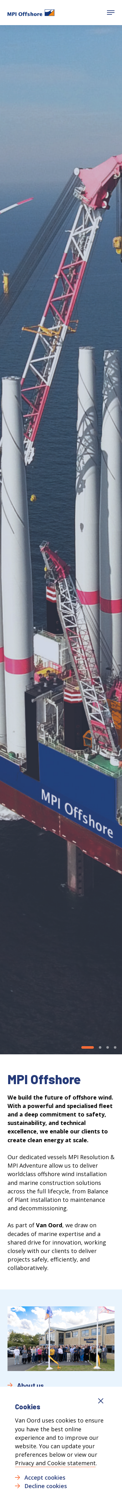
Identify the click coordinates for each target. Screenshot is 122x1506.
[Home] (31, 12)
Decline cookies (45, 1486)
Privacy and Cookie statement (55, 1463)
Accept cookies (44, 1477)
